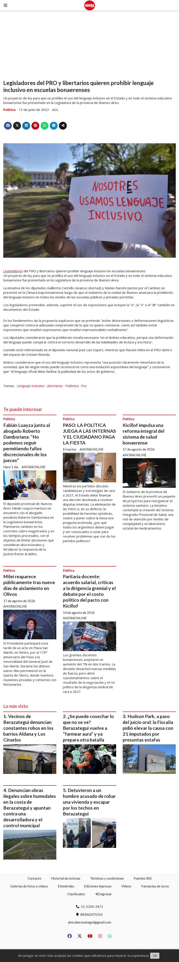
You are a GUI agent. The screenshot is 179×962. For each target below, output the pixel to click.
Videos (126, 886)
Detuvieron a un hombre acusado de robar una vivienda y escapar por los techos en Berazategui (89, 802)
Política (9, 109)
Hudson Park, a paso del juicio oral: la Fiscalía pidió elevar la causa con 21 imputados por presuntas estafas (148, 728)
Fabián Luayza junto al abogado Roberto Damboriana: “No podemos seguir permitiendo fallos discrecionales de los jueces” (26, 442)
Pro (83, 386)
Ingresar (105, 894)
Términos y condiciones (107, 878)
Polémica (72, 386)
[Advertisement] (89, 43)
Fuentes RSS (143, 878)
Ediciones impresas (98, 886)
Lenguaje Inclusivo (30, 386)
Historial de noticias (65, 878)
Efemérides (66, 886)
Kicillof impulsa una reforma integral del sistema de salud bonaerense (143, 434)
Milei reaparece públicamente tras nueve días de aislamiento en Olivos (29, 585)
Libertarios (54, 386)
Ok (155, 955)
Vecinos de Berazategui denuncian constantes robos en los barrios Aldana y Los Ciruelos (28, 728)
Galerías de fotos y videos (29, 886)
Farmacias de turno (155, 886)
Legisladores (13, 271)
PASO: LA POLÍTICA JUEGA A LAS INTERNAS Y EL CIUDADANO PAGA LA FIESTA (89, 434)
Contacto (34, 878)
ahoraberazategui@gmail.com (89, 922)
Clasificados (76, 894)
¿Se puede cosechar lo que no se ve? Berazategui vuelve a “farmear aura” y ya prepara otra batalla (88, 728)
